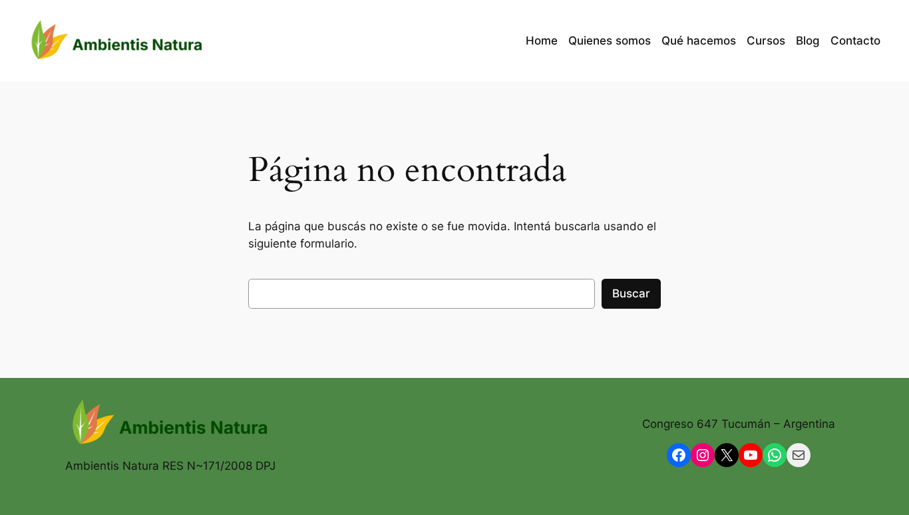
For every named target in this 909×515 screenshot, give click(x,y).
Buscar (631, 293)
